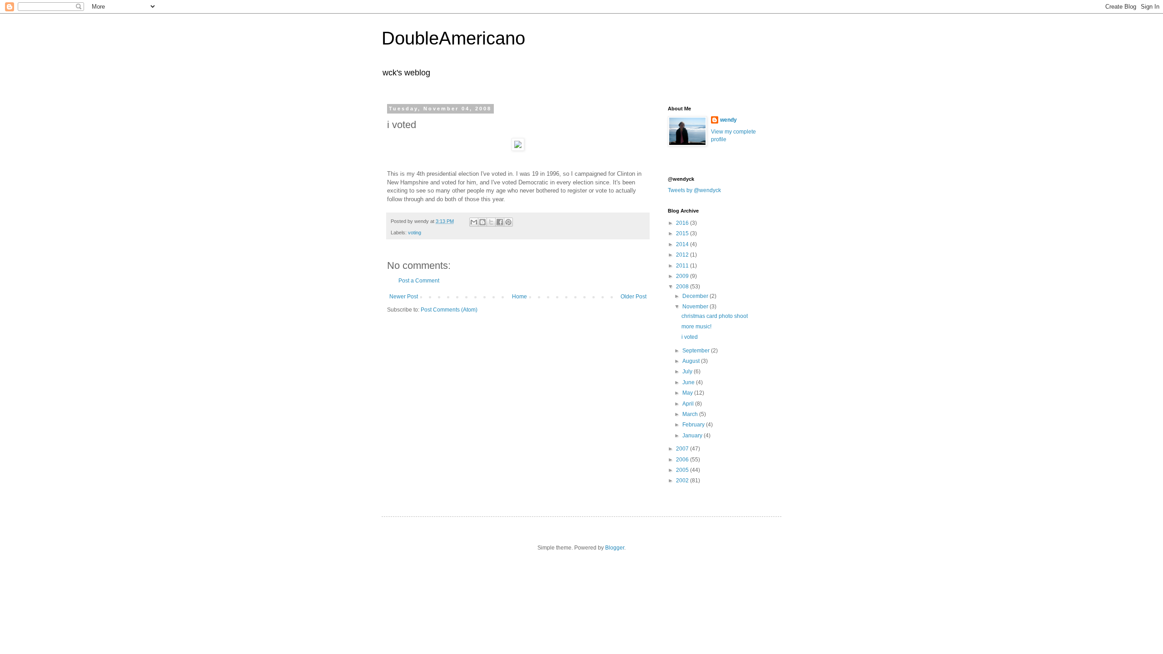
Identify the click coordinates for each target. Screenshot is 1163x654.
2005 (683, 470)
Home (519, 296)
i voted (689, 337)
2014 (683, 244)
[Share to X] (491, 222)
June (689, 382)
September (696, 350)
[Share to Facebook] (499, 222)
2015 (683, 233)
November (696, 306)
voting (414, 232)
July (688, 371)
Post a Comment (418, 280)
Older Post (633, 296)
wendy (728, 120)
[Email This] (473, 222)
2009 (683, 276)
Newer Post (403, 296)
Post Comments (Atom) (449, 310)
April (688, 404)
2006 (683, 459)
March (690, 414)
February (694, 424)
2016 (683, 223)
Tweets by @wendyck (694, 190)
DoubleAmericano (453, 38)
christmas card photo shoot (714, 316)
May (688, 393)
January (693, 435)
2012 (683, 255)
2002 (683, 480)
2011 (683, 266)
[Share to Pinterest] (508, 222)
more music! (696, 326)
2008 (683, 286)
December (696, 296)
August (691, 361)
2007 (683, 449)
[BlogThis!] (482, 222)
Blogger (614, 548)
